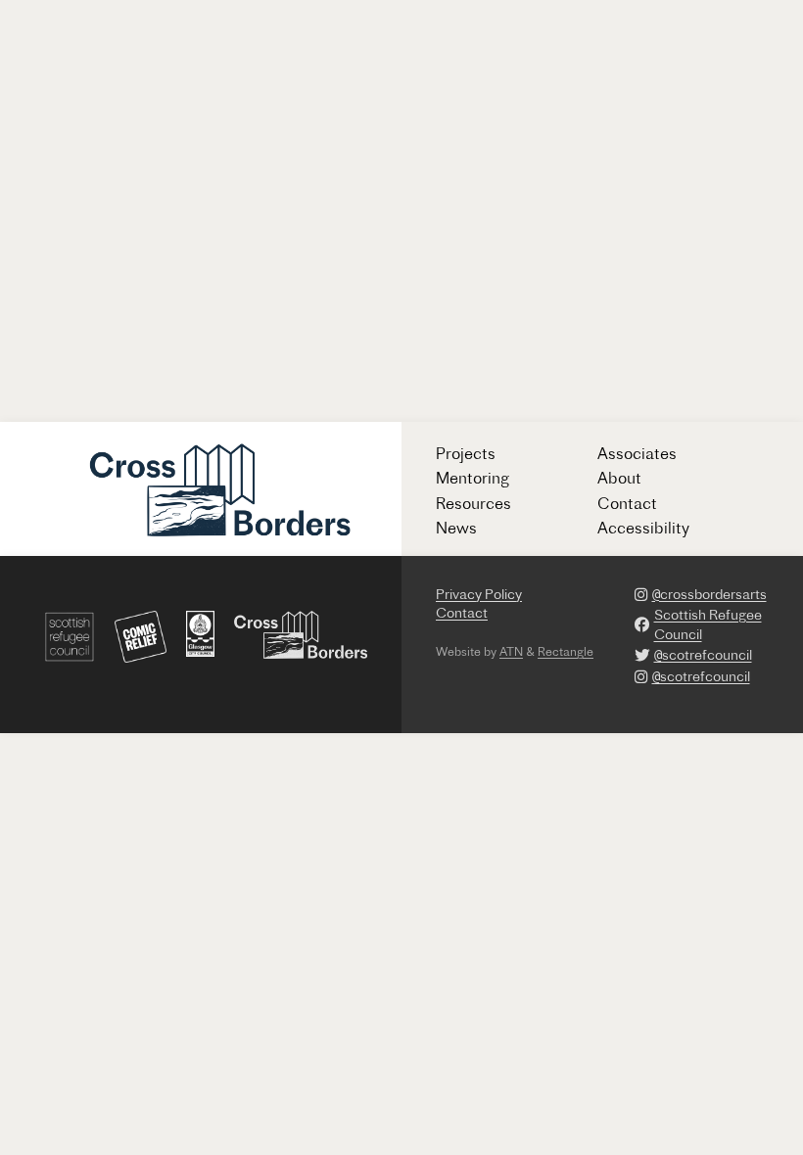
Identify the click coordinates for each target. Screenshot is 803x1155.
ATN (511, 651)
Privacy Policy (479, 594)
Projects (466, 453)
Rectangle (565, 651)
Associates (637, 453)
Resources (473, 503)
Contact (627, 503)
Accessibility (643, 527)
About (619, 477)
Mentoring (472, 477)
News (456, 527)
